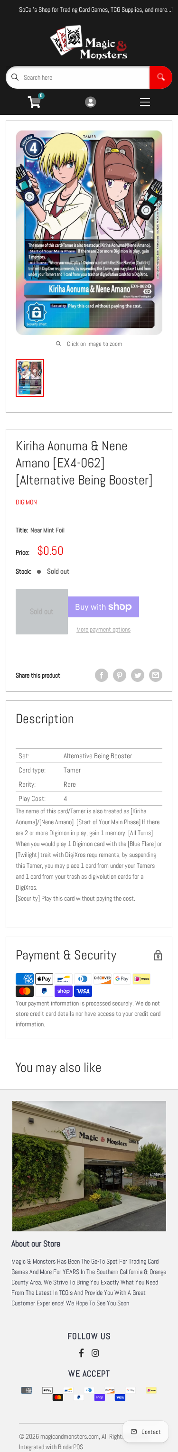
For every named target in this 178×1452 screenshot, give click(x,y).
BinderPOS (70, 1447)
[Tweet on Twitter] (137, 675)
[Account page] (90, 102)
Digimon (26, 502)
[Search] (161, 77)
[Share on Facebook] (101, 675)
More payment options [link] (103, 629)
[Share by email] (155, 675)
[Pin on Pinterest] (119, 675)
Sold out (42, 611)
